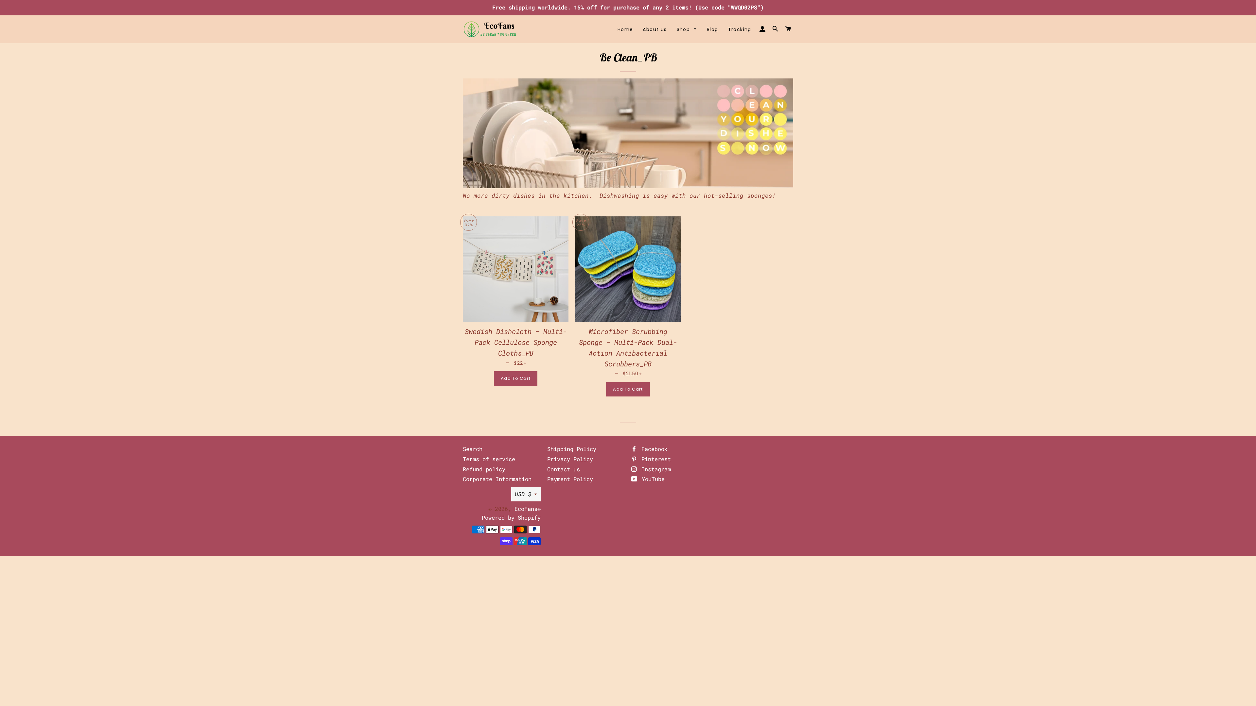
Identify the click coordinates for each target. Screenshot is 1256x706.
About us (655, 29)
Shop (684, 29)
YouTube (651, 479)
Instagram (654, 469)
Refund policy (484, 469)
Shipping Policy (571, 449)
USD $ (523, 494)
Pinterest (654, 459)
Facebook (653, 449)
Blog (712, 29)
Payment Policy (570, 479)
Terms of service (489, 459)
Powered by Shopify (511, 517)
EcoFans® (528, 509)
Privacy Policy (570, 459)
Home (625, 29)
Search (472, 449)
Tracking (739, 29)
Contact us (563, 469)
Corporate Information (497, 479)
